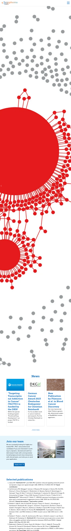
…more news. (35, 430)
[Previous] (1, 186)
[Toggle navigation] (68, 3)
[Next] (69, 186)
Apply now (18, 464)
